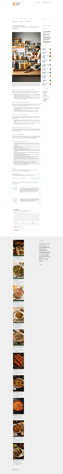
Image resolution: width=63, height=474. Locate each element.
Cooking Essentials (46, 98)
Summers (43, 259)
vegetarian (41, 261)
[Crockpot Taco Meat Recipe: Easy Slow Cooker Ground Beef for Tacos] (18, 248)
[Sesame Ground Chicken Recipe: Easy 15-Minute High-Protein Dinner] (18, 315)
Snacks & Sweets (45, 99)
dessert (45, 244)
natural (42, 255)
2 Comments (23, 25)
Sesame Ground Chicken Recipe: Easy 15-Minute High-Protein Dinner (46, 39)
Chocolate (40, 244)
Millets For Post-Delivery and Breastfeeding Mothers (19, 178)
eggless (47, 244)
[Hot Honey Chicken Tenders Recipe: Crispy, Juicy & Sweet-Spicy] (18, 361)
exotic (49, 244)
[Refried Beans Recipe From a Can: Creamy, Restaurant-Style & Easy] (18, 293)
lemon (42, 253)
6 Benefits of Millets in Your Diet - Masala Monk (14, 188)
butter (45, 243)
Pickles (44, 93)
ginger (43, 245)
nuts (44, 255)
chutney (42, 244)
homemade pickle (47, 252)
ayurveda (40, 243)
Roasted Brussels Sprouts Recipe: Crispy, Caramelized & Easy (46, 35)
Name (14, 222)
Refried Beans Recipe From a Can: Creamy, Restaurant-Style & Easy (47, 37)
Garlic (41, 245)
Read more (18, 283)
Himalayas (45, 250)
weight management (30, 175)
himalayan (41, 250)
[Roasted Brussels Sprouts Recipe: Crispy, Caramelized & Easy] (18, 270)
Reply (39, 194)
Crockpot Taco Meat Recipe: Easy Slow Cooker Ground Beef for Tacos (47, 32)
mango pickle (47, 253)
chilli (47, 243)
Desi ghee (44, 244)
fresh (39, 245)
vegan (47, 259)
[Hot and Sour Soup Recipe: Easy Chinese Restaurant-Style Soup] (18, 383)
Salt (44, 258)
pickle (40, 258)
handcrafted (41, 247)
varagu (27, 175)
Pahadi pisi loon (47, 256)
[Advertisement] (31, 12)
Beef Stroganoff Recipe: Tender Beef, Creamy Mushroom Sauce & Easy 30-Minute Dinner (47, 42)
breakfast (43, 243)
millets (14, 175)
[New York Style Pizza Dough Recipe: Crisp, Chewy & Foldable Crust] (18, 406)
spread (40, 259)
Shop (43, 97)
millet (12, 175)
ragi (25, 175)
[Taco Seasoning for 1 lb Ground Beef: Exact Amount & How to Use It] (18, 451)
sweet (45, 259)
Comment (15, 212)
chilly (48, 243)
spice (45, 258)
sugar (41, 259)
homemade (41, 252)
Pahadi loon (41, 256)
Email (23, 222)
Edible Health (16, 21)
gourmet (45, 245)
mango (44, 253)
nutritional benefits (18, 175)
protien (43, 258)
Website (33, 222)
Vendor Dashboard (38, 2)
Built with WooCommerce (15, 469)
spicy (48, 258)
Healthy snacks (44, 248)
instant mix (40, 253)
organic (47, 255)
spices (47, 258)
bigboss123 (20, 25)
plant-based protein (22, 175)
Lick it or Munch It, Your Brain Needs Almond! (34, 178)
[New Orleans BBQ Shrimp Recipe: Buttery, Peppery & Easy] (18, 428)
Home (13, 21)
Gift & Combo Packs (45, 92)
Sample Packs (44, 94)
